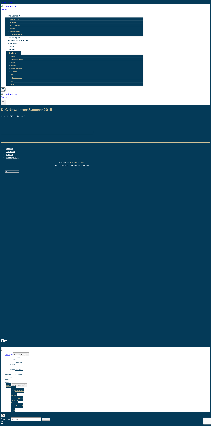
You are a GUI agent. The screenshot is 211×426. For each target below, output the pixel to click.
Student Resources (16, 34)
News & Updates (15, 25)
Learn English (14, 37)
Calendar (12, 28)
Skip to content (7, 2)
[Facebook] (2, 341)
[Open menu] (3, 102)
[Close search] (3, 415)
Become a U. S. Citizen (18, 40)
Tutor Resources (15, 31)
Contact (11, 49)
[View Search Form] (3, 89)
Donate (11, 46)
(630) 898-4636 (76, 162)
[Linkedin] (5, 341)
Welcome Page (14, 19)
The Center (9, 355)
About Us (13, 22)
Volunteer (12, 43)
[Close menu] (1, 349)
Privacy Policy (12, 158)
